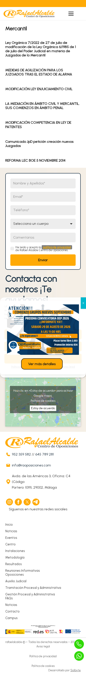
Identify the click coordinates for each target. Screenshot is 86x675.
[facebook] (18, 502)
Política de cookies (43, 401)
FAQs (9, 598)
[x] (27, 502)
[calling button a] (79, 644)
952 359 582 (21, 454)
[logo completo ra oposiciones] (29, 14)
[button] (71, 13)
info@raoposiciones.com (31, 465)
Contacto (12, 611)
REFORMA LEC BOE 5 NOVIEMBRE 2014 (35, 160)
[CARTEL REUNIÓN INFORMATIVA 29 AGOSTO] (43, 329)
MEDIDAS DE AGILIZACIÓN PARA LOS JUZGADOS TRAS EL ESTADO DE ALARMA (38, 72)
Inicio (9, 525)
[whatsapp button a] (79, 656)
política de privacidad (57, 247)
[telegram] (36, 502)
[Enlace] (33, 3)
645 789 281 (44, 454)
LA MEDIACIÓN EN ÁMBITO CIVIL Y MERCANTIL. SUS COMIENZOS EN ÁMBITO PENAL (42, 106)
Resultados (13, 564)
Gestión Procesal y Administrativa (30, 594)
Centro (10, 544)
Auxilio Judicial (15, 581)
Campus (11, 618)
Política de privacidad (43, 656)
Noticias (11, 531)
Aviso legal (43, 646)
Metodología (14, 557)
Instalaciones (15, 551)
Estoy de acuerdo (43, 408)
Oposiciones (14, 575)
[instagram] (9, 502)
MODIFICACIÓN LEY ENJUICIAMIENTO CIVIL (39, 89)
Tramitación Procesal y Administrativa (33, 588)
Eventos (11, 538)
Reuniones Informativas (22, 571)
